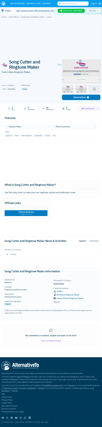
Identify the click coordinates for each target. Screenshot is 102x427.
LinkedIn (41, 388)
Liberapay (5, 391)
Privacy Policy (7, 400)
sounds (47, 135)
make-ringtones (26, 135)
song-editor (38, 135)
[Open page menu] (100, 3)
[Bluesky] (16, 418)
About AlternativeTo (9, 406)
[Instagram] (25, 418)
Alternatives (79, 97)
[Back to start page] (4, 3)
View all (56, 302)
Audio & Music (58, 283)
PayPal (15, 391)
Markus (26, 376)
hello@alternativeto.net (52, 385)
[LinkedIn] (29, 418)
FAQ (3, 394)
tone (54, 135)
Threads (22, 388)
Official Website (26, 213)
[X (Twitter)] (7, 418)
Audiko (59, 291)
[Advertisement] (51, 37)
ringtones (9, 135)
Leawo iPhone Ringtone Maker (70, 298)
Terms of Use (6, 397)
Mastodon (7, 388)
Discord (72, 385)
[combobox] (73, 3)
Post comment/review (51, 340)
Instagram (31, 388)
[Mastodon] (11, 418)
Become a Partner (8, 409)
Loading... (13, 254)
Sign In (94, 3)
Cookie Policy (6, 403)
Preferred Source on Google (12, 411)
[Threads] (20, 418)
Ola (18, 376)
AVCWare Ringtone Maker (68, 295)
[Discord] (2, 418)
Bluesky (15, 388)
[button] (81, 71)
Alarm (17, 135)
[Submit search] (59, 3)
